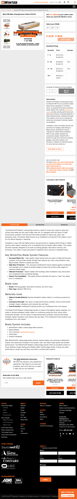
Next (6, 47)
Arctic (22, 415)
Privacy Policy (45, 496)
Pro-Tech (23, 417)
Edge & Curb (7, 425)
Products (9, 10)
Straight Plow (61, 170)
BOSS (23, 408)
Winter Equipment (51, 172)
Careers (61, 413)
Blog (41, 412)
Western (68, 170)
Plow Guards (5, 418)
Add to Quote (66, 91)
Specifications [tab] (40, 224)
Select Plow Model (67, 496)
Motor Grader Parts (7, 430)
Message (43, 465)
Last (59, 456)
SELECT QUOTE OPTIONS (55, 393)
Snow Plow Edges (7, 405)
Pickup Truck (68, 164)
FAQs (41, 419)
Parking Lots (60, 164)
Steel (4, 410)
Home (3, 10)
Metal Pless (24, 420)
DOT (22, 426)
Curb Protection (8, 422)
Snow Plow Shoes (7, 427)
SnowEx (23, 413)
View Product (55, 213)
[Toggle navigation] (74, 6)
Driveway (51, 168)
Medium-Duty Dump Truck (62, 168)
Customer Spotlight (65, 410)
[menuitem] (10, 408)
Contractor (24, 433)
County (23, 429)
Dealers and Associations (67, 408)
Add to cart (65, 40)
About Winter (63, 405)
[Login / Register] (75, 2)
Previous (6, 20)
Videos (42, 414)
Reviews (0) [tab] (64, 224)
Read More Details (55, 149)
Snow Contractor (56, 166)
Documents (43, 417)
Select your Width (52, 24)
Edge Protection (8, 420)
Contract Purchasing (41, 2)
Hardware (4, 437)
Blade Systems (65, 162)
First (41, 456)
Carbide (5, 408)
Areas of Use (56, 162)
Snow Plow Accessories (8, 435)
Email (42, 458)
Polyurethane (7, 415)
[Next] (40, 34)
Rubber (48, 166)
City (22, 431)
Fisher (22, 410)
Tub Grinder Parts (7, 432)
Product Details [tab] (14, 224)
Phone (60, 458)
